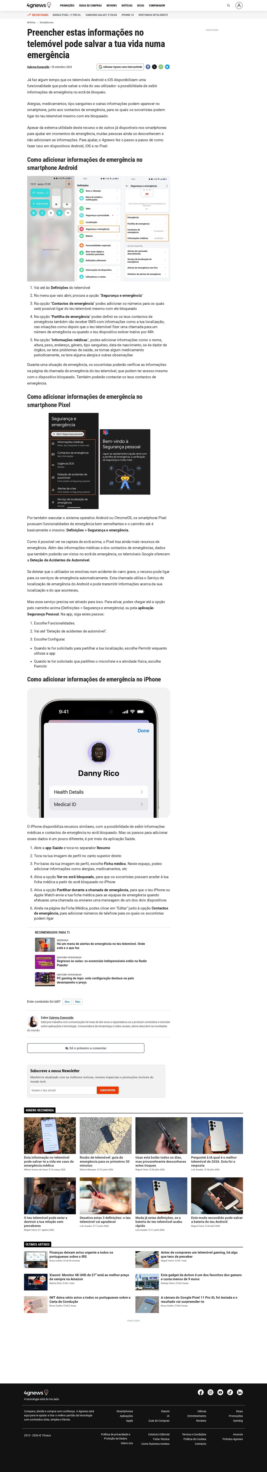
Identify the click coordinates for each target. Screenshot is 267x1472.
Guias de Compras (90, 5)
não (78, 1001)
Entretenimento (196, 1416)
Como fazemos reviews (155, 1443)
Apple (129, 1420)
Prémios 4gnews (233, 1439)
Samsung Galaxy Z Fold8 (101, 14)
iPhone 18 (128, 14)
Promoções (67, 5)
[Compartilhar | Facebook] (148, 66)
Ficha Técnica (161, 1439)
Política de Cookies (195, 1439)
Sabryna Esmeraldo (38, 67)
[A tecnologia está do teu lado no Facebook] (201, 1392)
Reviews (112, 5)
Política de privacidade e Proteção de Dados (115, 1436)
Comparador (157, 5)
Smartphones (124, 1411)
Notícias (127, 5)
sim (67, 1001)
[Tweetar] (154, 66)
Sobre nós (127, 1443)
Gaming (238, 1420)
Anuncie (238, 1434)
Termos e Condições (194, 1434)
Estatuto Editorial (158, 1434)
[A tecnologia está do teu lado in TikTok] (230, 1392)
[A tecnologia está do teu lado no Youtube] (220, 1392)
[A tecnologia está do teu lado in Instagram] (210, 1392)
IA (168, 1416)
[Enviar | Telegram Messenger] (167, 66)
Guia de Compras (159, 1420)
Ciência (201, 1411)
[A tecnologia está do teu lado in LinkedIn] (240, 1392)
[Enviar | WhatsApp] (161, 66)
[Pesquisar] (228, 5)
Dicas (140, 5)
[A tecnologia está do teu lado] (39, 5)
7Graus (46, 1435)
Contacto (200, 1443)
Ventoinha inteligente (153, 14)
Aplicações (126, 1416)
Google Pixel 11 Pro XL (67, 14)
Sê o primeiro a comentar (88, 1048)
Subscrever (107, 1090)
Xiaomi (165, 1411)
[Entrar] (239, 5)
